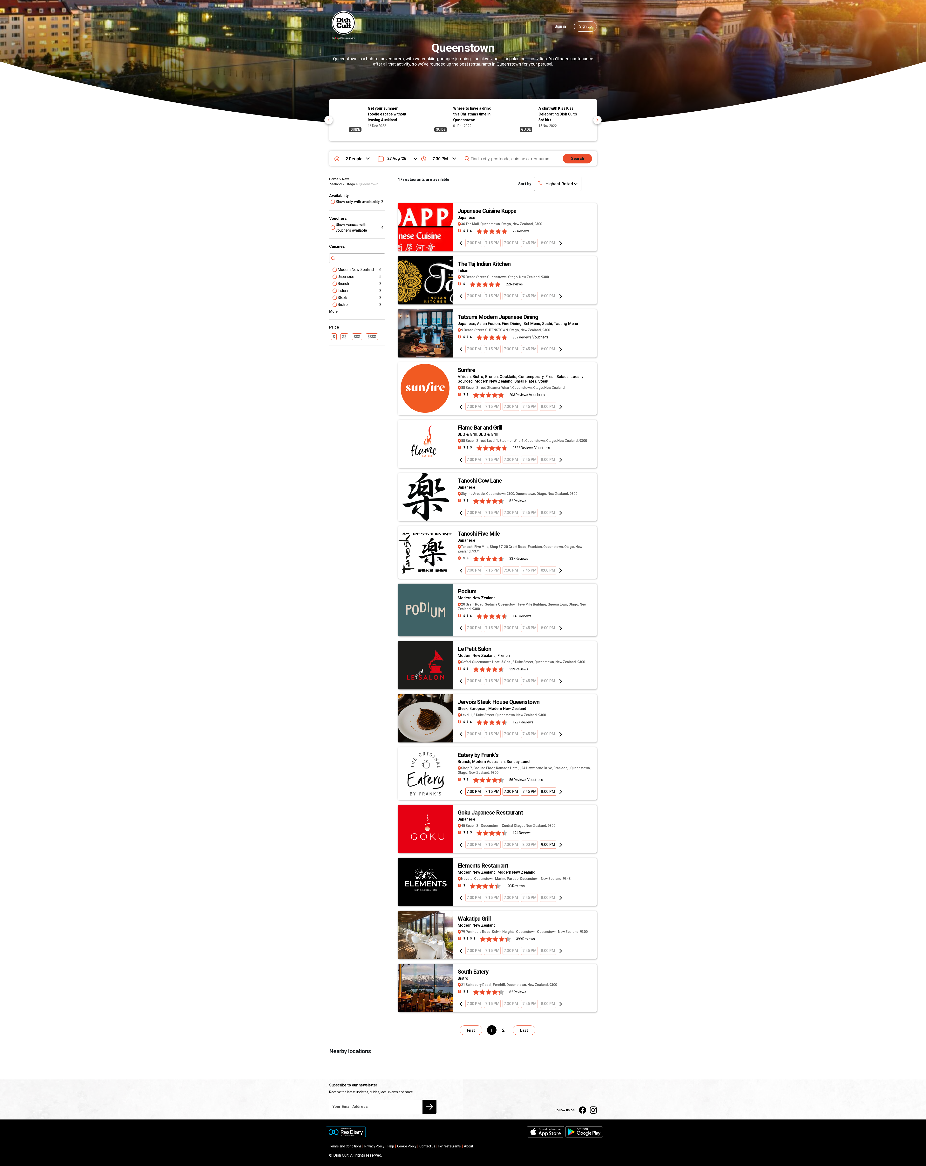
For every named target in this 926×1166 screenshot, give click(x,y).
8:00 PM (548, 243)
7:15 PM (492, 243)
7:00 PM (474, 243)
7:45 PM (529, 243)
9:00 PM (548, 844)
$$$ (357, 336)
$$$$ (372, 336)
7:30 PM (511, 243)
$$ (344, 336)
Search (577, 158)
